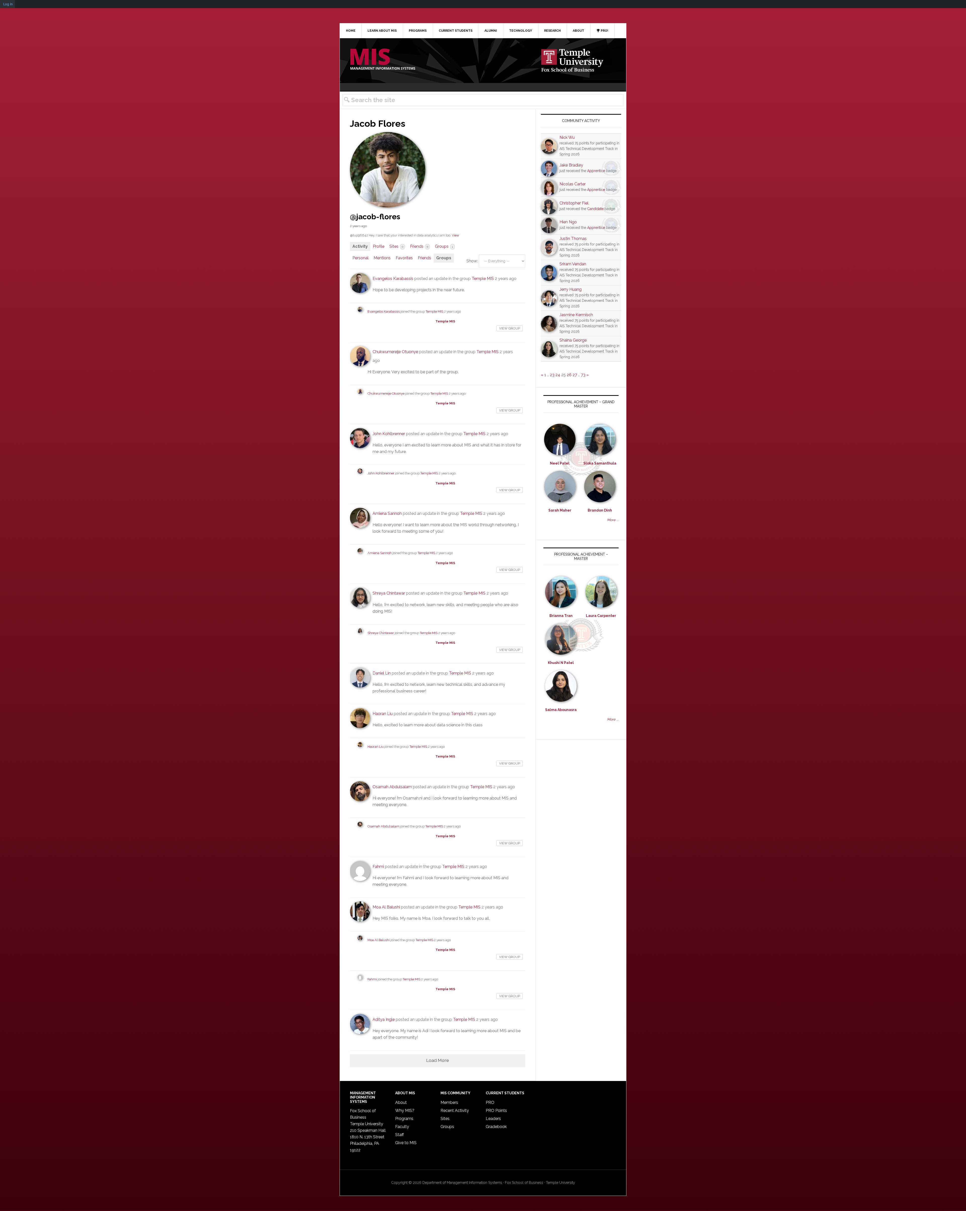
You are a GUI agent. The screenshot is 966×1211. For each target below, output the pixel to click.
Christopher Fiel (573, 203)
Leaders (493, 1118)
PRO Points (496, 1110)
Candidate (595, 209)
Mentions (382, 258)
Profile (378, 246)
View (455, 235)
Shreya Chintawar (389, 593)
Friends (419, 246)
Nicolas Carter (572, 184)
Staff (399, 1134)
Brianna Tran (561, 616)
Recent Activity (454, 1110)
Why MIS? (404, 1110)
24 (557, 374)
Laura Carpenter (601, 616)
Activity (360, 246)
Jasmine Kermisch (576, 314)
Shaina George (573, 340)
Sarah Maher (559, 510)
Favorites (404, 258)
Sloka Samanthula (599, 463)
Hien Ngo (568, 222)
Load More (437, 1060)
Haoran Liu (383, 713)
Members (449, 1102)
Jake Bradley (571, 165)
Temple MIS (382, 59)
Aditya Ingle (384, 1019)
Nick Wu (567, 137)
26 (569, 374)
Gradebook (496, 1126)
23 (552, 374)
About (401, 1102)
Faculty (402, 1126)
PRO (490, 1102)
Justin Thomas (573, 238)
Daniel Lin (382, 673)
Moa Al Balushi (386, 907)
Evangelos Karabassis (393, 278)
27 (575, 374)
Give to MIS (406, 1142)
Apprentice (596, 171)
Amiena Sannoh (387, 513)
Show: (472, 261)
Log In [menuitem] (8, 4)
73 (583, 374)
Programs (404, 1118)
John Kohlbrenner (389, 433)
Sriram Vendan (572, 264)
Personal (360, 258)
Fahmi (378, 866)
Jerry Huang (570, 289)
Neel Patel (560, 463)
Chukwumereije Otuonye (395, 351)
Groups (444, 246)
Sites (396, 246)
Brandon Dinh (600, 510)
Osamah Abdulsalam (392, 786)
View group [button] (509, 328)
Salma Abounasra (561, 710)
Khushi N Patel (561, 663)
